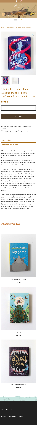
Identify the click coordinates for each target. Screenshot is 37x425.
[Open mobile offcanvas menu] (15, 20)
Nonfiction (24, 126)
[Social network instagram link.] (2, 409)
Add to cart (18, 116)
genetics (14, 131)
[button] (33, 35)
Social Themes (26, 28)
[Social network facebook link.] (6, 409)
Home (3, 28)
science (19, 131)
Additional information (10, 145)
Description (6, 140)
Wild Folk (18, 332)
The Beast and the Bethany (18, 384)
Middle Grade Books (13, 28)
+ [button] (30, 107)
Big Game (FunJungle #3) (18, 279)
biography (8, 131)
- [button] (7, 107)
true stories (25, 131)
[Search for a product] (22, 20)
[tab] (18, 140)
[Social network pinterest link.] (11, 409)
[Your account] (16, 1)
